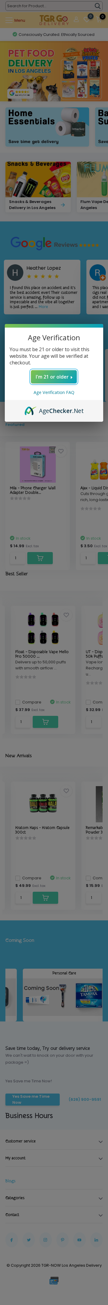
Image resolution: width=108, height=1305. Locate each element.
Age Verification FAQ (54, 392)
